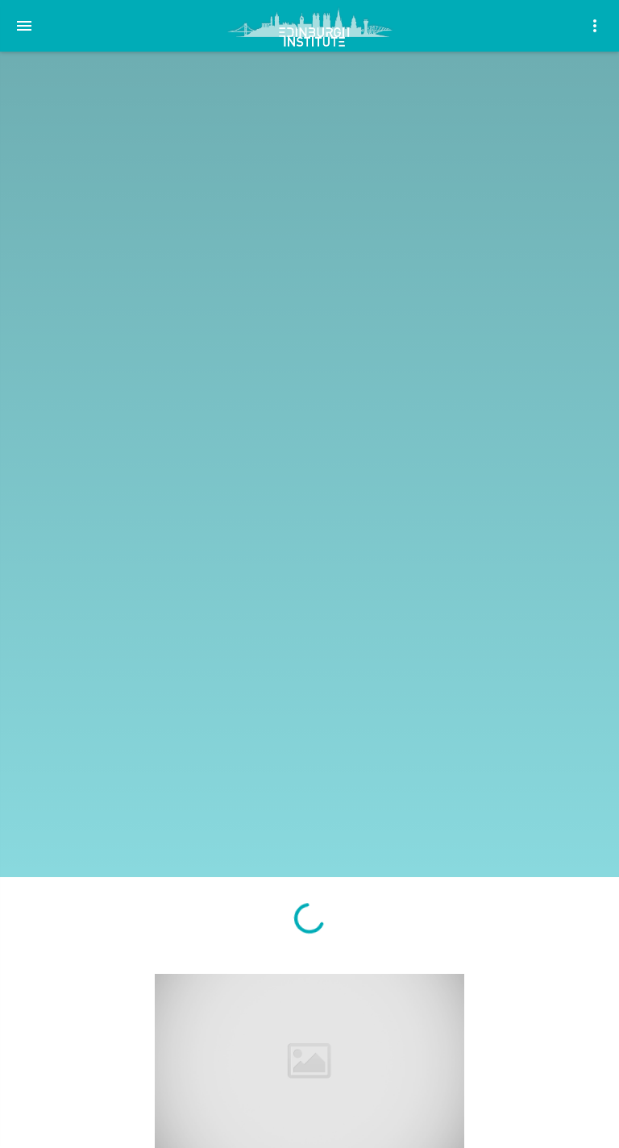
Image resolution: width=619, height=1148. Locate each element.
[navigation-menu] (24, 25)
